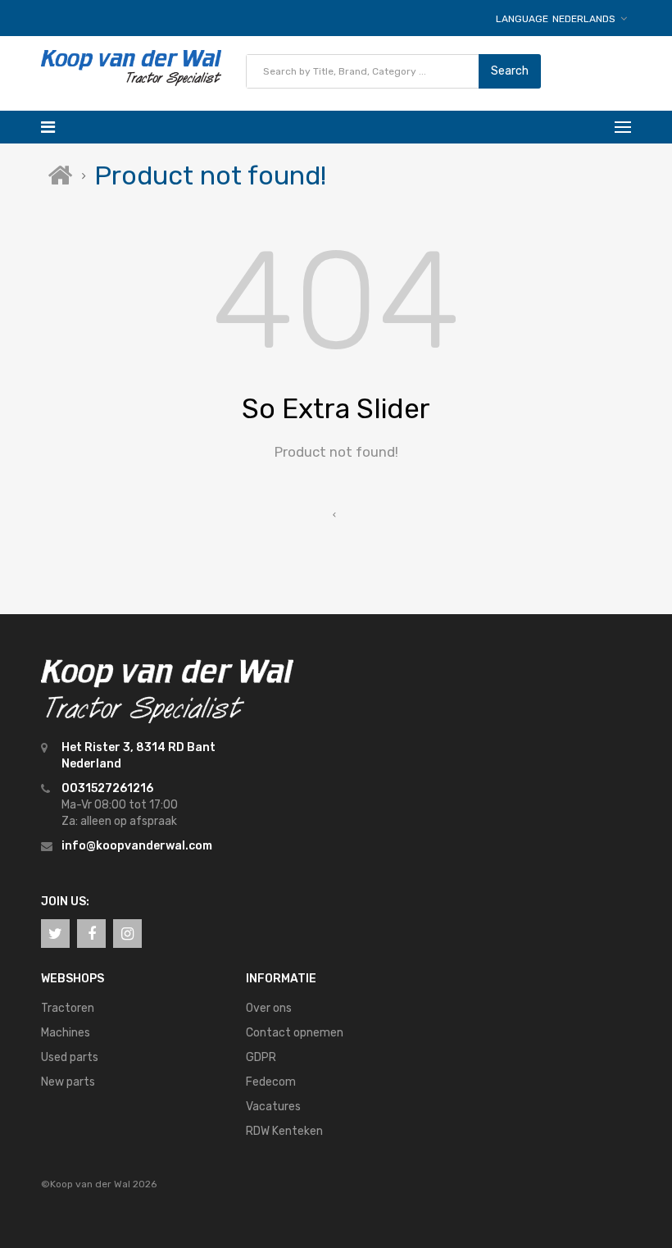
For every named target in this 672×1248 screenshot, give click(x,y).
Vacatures (273, 1107)
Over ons (269, 1008)
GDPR (261, 1057)
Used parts (69, 1057)
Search (510, 71)
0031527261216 (107, 788)
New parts (68, 1082)
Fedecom (271, 1082)
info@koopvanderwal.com (136, 846)
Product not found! (210, 175)
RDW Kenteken (284, 1131)
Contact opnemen (294, 1033)
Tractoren (67, 1008)
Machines (65, 1033)
